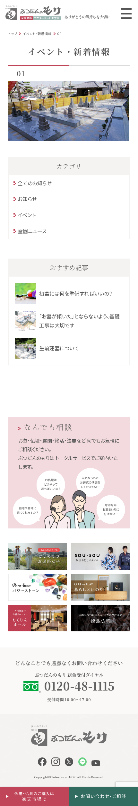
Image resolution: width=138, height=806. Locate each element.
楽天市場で (34, 796)
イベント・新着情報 (37, 33)
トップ (12, 33)
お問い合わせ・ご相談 (103, 796)
